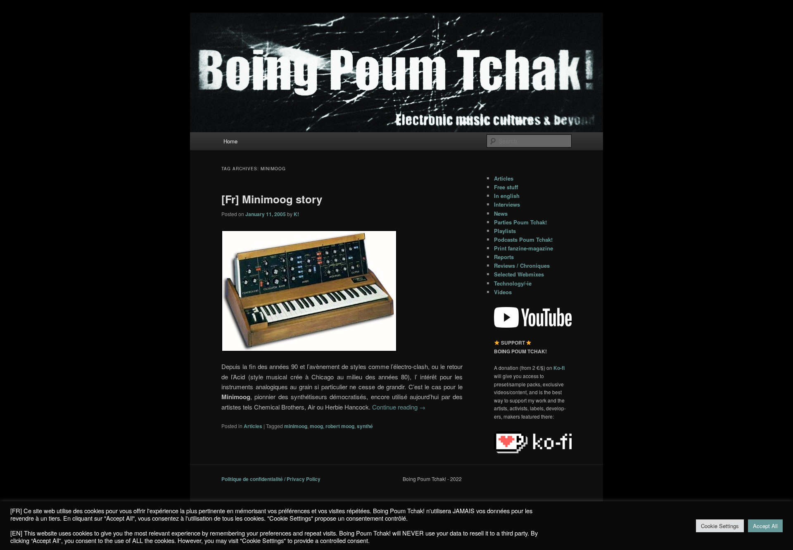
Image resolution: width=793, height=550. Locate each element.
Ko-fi (559, 367)
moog (316, 426)
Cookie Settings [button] (720, 526)
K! (296, 214)
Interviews (507, 204)
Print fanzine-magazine (523, 248)
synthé (365, 426)
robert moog (339, 426)
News (501, 213)
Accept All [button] (765, 526)
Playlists (505, 231)
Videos (503, 292)
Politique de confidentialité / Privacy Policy (271, 479)
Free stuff (506, 187)
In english (507, 196)
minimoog (295, 426)
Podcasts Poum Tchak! (523, 239)
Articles (253, 426)
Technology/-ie (513, 283)
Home (230, 141)
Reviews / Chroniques (522, 265)
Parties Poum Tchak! (520, 222)
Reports (504, 257)
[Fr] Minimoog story (271, 199)
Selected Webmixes (519, 274)
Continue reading (398, 406)
